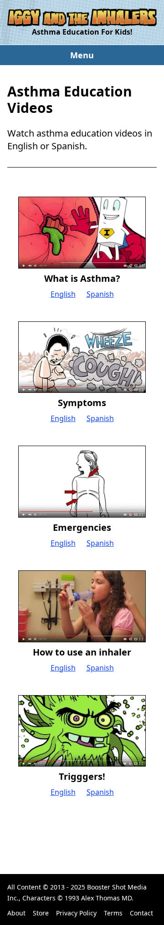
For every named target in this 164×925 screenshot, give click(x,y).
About (16, 913)
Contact (141, 913)
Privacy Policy (76, 913)
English (63, 294)
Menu (82, 55)
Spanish (100, 294)
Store (41, 913)
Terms (113, 913)
